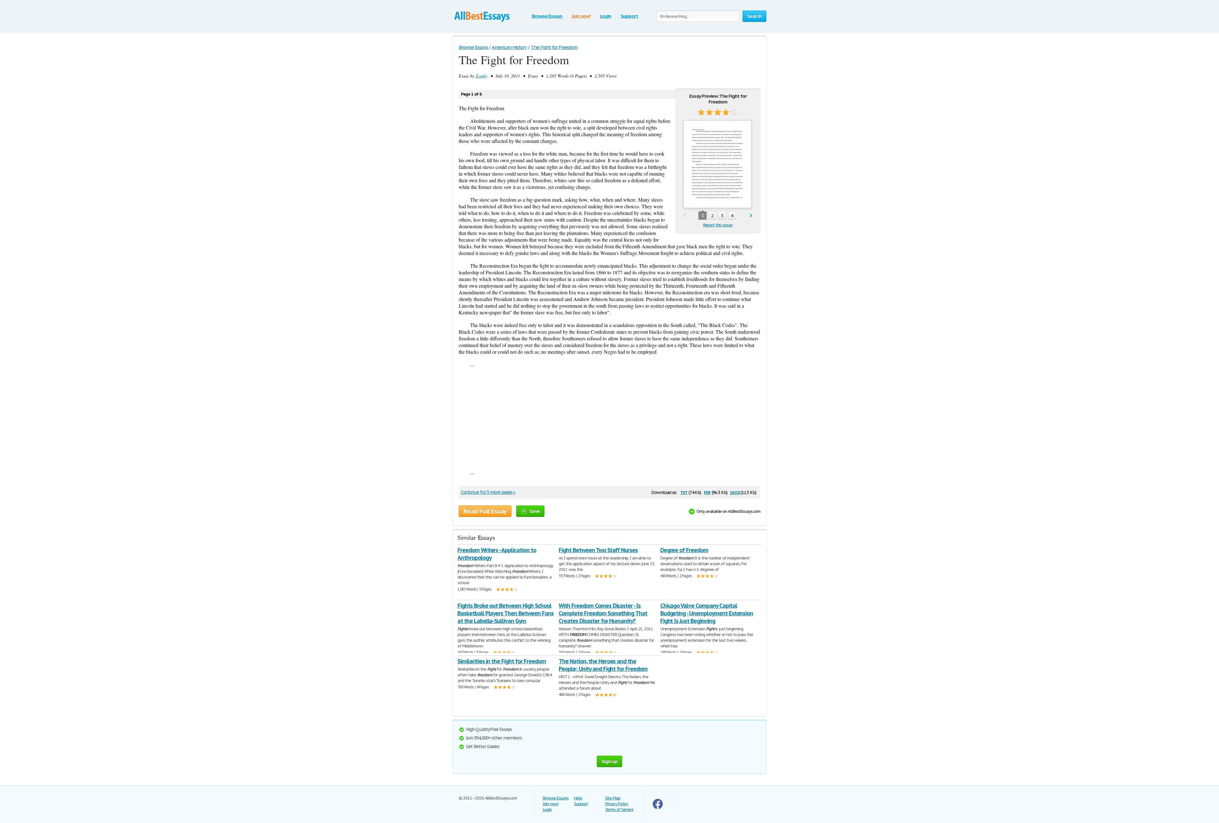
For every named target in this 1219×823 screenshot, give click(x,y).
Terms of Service (619, 809)
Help (578, 798)
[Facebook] (658, 807)
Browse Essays (547, 16)
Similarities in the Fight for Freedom (501, 661)
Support (629, 16)
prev (684, 215)
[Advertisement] (609, 418)
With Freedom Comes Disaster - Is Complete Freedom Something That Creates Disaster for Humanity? (603, 613)
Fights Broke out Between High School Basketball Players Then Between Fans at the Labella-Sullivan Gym (505, 613)
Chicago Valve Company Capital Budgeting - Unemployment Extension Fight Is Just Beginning (706, 613)
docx (735, 492)
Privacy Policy (616, 803)
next (751, 215)
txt (684, 492)
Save (535, 511)
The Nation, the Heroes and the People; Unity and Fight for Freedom (603, 665)
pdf (707, 492)
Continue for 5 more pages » (488, 492)
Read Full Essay (485, 511)
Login (605, 16)
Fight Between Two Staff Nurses (598, 550)
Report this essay (718, 225)
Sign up (609, 761)
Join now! (581, 16)
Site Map (612, 798)
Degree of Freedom (684, 550)
